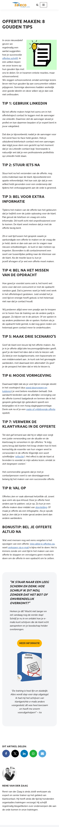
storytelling (41, 507)
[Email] (42, 753)
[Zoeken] (37, 5)
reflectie (19, 456)
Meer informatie (29, 643)
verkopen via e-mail (18, 547)
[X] (15, 753)
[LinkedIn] (24, 753)
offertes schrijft (10, 58)
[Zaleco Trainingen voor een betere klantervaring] (21, 5)
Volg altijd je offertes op (42, 544)
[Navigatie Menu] (43, 4)
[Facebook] (6, 753)
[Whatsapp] (33, 753)
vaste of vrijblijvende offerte (40, 409)
